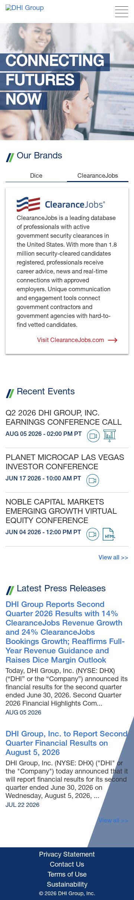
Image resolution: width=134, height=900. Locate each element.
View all (109, 558)
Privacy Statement (67, 855)
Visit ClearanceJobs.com (70, 341)
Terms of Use (67, 875)
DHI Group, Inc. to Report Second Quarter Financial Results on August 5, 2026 (67, 744)
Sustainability (67, 885)
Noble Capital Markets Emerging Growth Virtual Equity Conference (61, 512)
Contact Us (67, 865)
